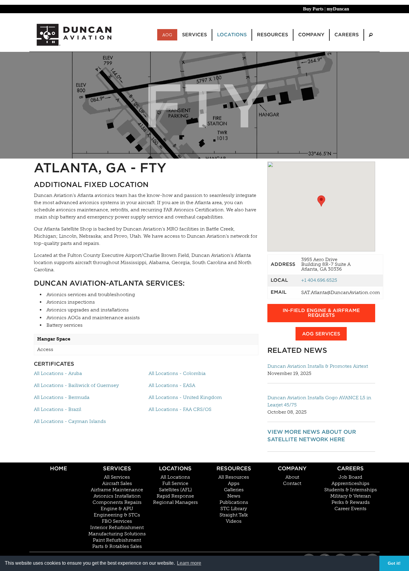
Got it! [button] (394, 563)
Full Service (175, 483)
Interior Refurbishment (117, 527)
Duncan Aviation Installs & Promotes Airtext (317, 366)
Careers (350, 468)
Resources (233, 468)
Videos (234, 521)
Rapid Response (175, 496)
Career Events (350, 508)
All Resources (233, 477)
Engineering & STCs (117, 515)
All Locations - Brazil (57, 409)
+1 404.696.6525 (319, 280)
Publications (233, 502)
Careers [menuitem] (346, 34)
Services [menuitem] (194, 34)
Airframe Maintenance (117, 489)
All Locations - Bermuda (62, 397)
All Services (117, 477)
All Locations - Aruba (58, 373)
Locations (175, 468)
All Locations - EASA (172, 385)
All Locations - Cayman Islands (70, 421)
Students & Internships (350, 489)
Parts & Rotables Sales (117, 546)
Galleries (234, 489)
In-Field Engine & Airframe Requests (321, 313)
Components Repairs (117, 502)
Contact (292, 483)
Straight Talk (233, 515)
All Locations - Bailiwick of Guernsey (76, 385)
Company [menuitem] (311, 34)
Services (117, 468)
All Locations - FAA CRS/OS (180, 409)
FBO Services (117, 521)
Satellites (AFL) (175, 489)
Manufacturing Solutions (117, 533)
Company (292, 468)
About (292, 477)
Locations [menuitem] (232, 34)
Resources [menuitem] (272, 34)
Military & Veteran (350, 496)
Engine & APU (117, 508)
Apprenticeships (350, 483)
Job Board (350, 477)
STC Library (233, 508)
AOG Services (321, 334)
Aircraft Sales (117, 483)
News (233, 496)
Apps (234, 483)
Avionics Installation (117, 496)
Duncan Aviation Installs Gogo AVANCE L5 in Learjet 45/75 (319, 401)
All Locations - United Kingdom (185, 397)
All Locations (175, 477)
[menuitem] (370, 35)
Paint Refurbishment (117, 540)
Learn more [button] (189, 563)
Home (58, 468)
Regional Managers (175, 502)
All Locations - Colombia (177, 373)
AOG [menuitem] (167, 34)
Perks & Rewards (350, 502)
